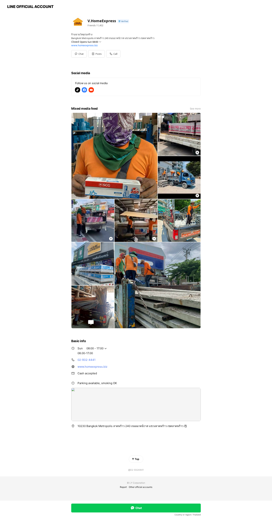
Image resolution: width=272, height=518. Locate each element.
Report (123, 487)
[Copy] (185, 426)
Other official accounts (140, 487)
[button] (96, 54)
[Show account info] (123, 21)
